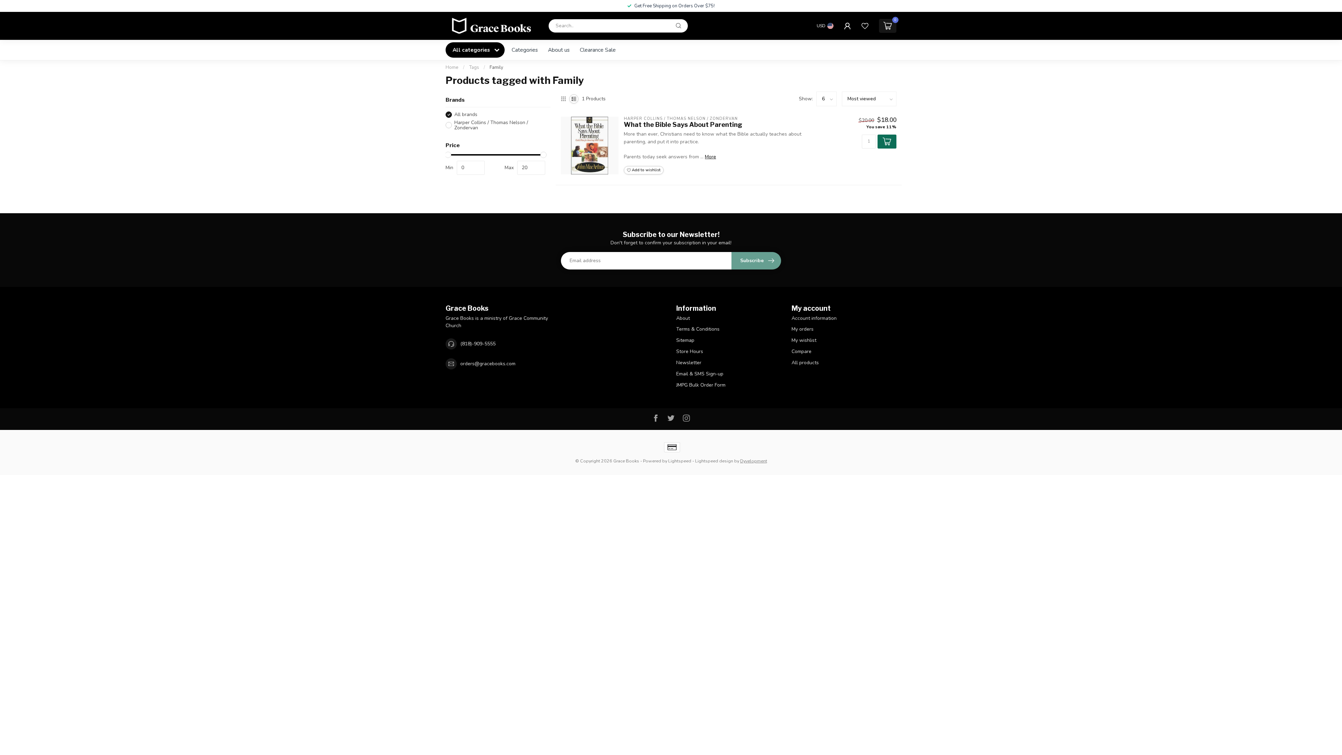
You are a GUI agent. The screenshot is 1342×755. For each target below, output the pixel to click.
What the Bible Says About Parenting (683, 124)
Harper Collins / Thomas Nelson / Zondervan (491, 125)
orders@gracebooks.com (487, 363)
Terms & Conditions (698, 329)
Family (496, 67)
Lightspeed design (714, 461)
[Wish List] (864, 26)
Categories (525, 49)
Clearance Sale (598, 49)
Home (452, 67)
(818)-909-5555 (478, 343)
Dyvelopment (753, 461)
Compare (801, 351)
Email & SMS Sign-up (699, 374)
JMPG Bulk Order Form (701, 385)
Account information (814, 318)
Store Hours (689, 351)
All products (805, 362)
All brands (465, 114)
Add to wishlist (646, 170)
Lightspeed (679, 461)
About (683, 318)
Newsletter (688, 362)
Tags (474, 67)
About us (559, 49)
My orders (803, 329)
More (710, 156)
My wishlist (804, 340)
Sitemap (685, 340)
